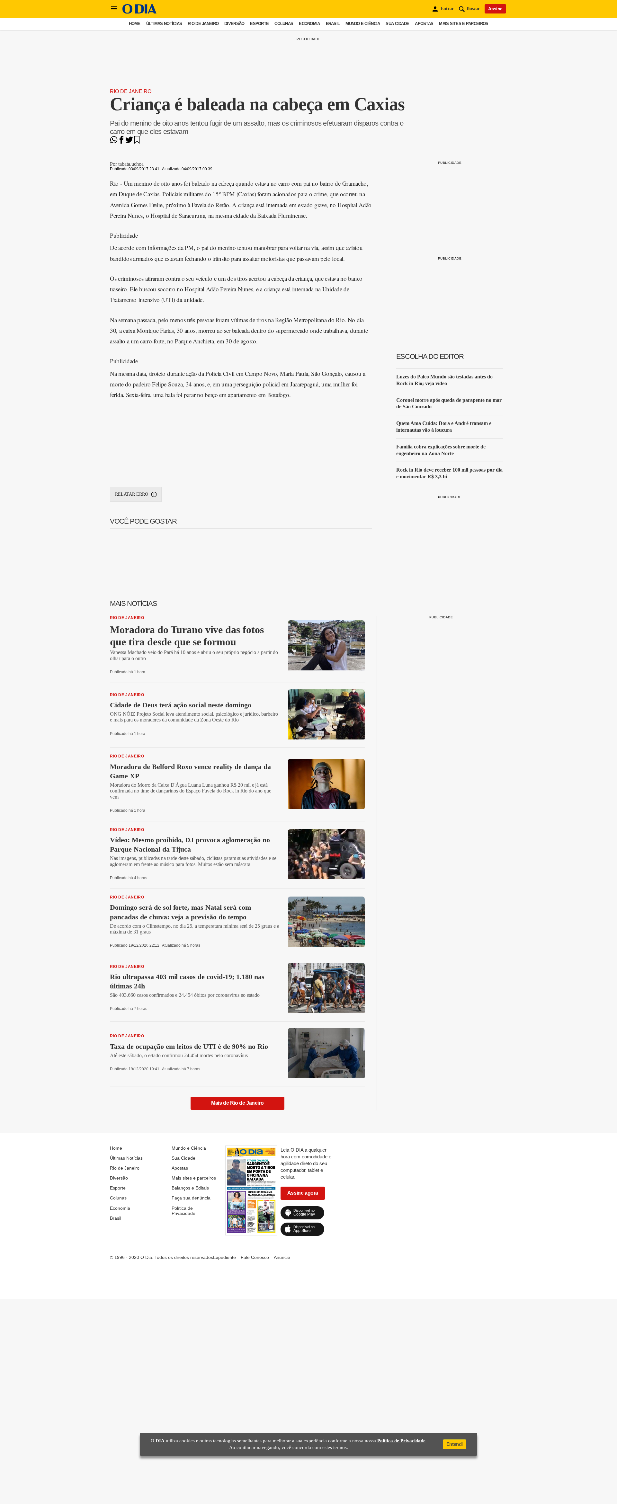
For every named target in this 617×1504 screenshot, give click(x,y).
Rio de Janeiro (203, 23)
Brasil (333, 23)
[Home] (139, 12)
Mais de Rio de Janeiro (237, 1103)
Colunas (283, 23)
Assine (495, 8)
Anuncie (282, 1257)
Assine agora (302, 1193)
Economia (309, 23)
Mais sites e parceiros (463, 23)
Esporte (259, 23)
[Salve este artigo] (137, 142)
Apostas (424, 23)
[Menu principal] (114, 9)
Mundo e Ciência (362, 23)
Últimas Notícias (164, 23)
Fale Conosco (255, 1257)
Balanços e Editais (190, 1187)
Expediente (224, 1257)
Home (134, 23)
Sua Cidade (397, 23)
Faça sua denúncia (191, 1197)
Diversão (234, 23)
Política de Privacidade (183, 1211)
